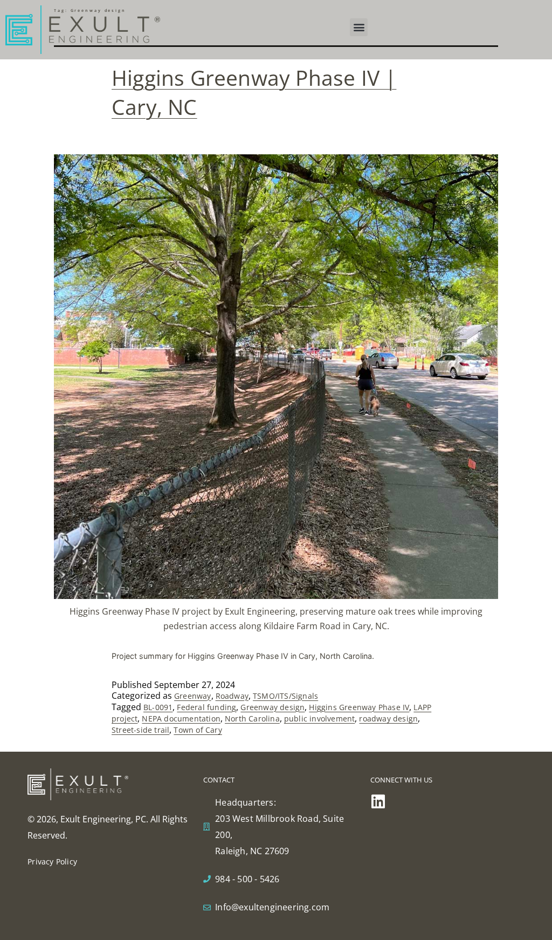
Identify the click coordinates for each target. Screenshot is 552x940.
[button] (359, 27)
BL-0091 (157, 707)
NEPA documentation (181, 718)
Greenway (192, 696)
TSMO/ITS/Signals (285, 696)
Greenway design (272, 707)
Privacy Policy (52, 861)
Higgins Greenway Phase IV (359, 707)
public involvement (319, 718)
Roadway (232, 696)
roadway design (388, 718)
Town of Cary (198, 730)
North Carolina (252, 718)
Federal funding (206, 707)
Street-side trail (140, 730)
